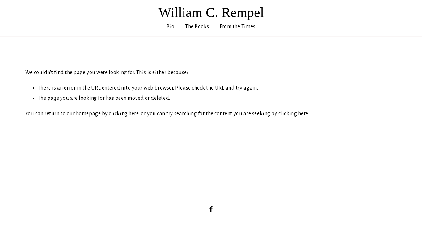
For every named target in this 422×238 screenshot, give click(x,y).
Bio (171, 26)
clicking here (123, 114)
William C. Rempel (211, 12)
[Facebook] (211, 209)
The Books (197, 26)
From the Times (237, 26)
